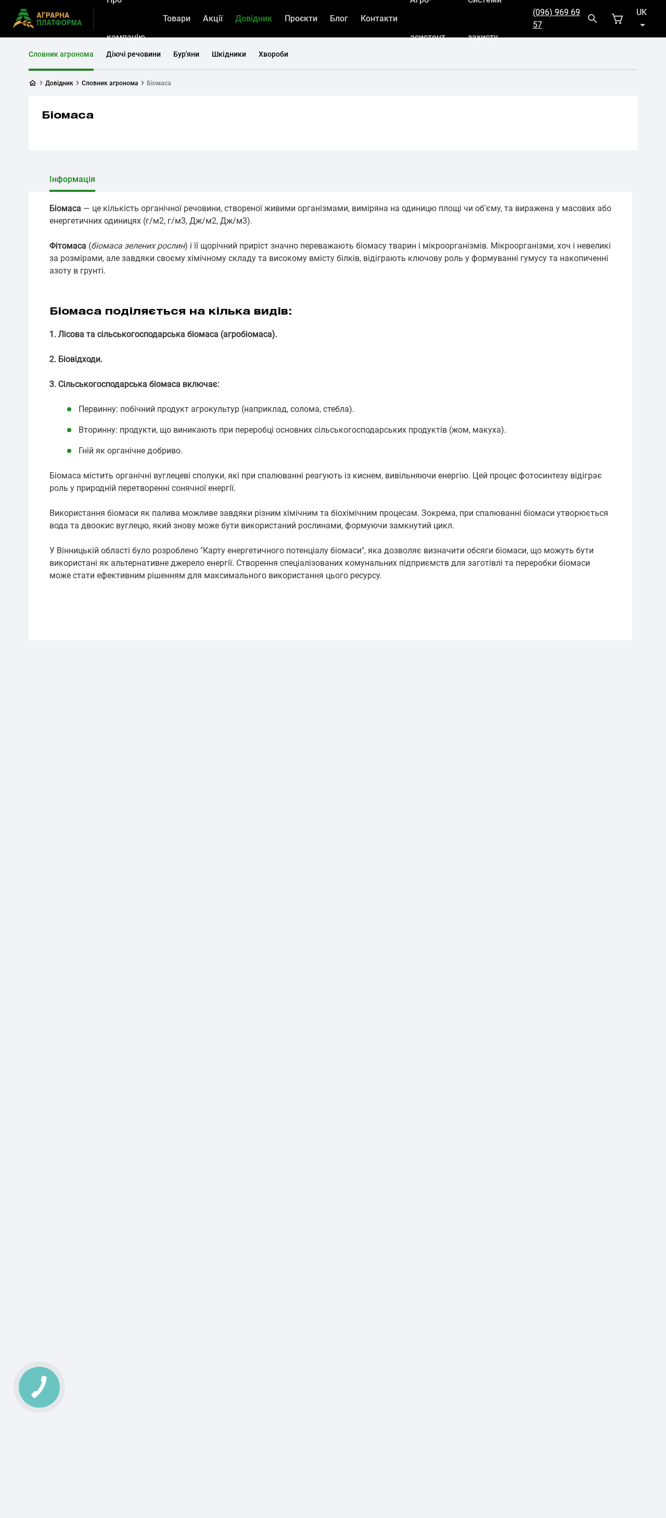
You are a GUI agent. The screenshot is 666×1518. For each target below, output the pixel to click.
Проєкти (301, 18)
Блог (339, 18)
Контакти (379, 18)
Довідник (253, 18)
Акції (213, 18)
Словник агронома (61, 54)
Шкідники (229, 54)
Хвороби (273, 54)
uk (641, 12)
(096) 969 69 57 (556, 18)
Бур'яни (186, 54)
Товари (176, 18)
